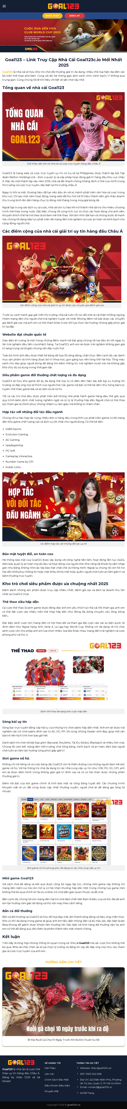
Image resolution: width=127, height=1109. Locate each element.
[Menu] (4, 6)
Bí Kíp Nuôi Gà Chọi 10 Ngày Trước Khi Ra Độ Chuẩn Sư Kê (63, 1039)
